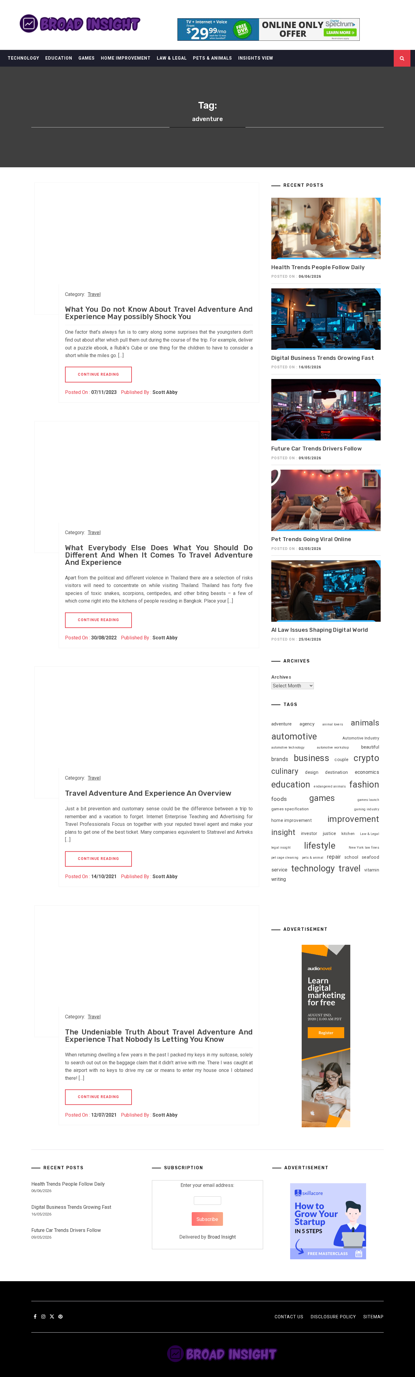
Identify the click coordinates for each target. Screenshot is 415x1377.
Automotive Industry (360, 738)
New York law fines (364, 848)
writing (278, 879)
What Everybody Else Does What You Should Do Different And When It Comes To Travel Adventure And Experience (159, 555)
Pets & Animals (212, 58)
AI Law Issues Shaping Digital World (319, 630)
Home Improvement (126, 58)
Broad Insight (222, 1237)
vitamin (371, 870)
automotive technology (287, 747)
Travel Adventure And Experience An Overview (148, 793)
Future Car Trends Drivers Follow (316, 448)
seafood (370, 857)
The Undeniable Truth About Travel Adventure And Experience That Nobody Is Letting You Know (159, 1036)
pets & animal (312, 858)
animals (365, 722)
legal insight (280, 848)
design (311, 772)
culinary (284, 771)
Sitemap (373, 1316)
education (290, 784)
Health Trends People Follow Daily (318, 267)
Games (86, 58)
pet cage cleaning (284, 858)
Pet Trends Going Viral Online (311, 539)
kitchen (348, 833)
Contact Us (289, 1316)
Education (58, 58)
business (311, 758)
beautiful (370, 747)
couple (341, 759)
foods (279, 798)
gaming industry (366, 809)
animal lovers (332, 724)
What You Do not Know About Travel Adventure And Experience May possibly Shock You (159, 313)
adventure (281, 724)
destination (336, 772)
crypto (366, 758)
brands (280, 759)
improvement (353, 819)
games (322, 798)
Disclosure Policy (333, 1316)
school (351, 857)
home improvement (291, 820)
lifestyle (319, 845)
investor (309, 833)
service (279, 870)
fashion (364, 784)
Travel (94, 294)
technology (313, 868)
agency (307, 724)
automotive (294, 736)
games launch (368, 800)
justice (329, 833)
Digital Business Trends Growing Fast (322, 358)
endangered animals (330, 786)
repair (334, 857)
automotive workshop (333, 747)
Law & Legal (172, 58)
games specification (290, 809)
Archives (281, 677)
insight (283, 832)
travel (349, 868)
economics (367, 772)
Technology (23, 58)
